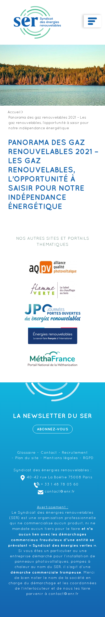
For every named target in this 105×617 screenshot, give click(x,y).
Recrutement (75, 452)
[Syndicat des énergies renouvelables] (37, 22)
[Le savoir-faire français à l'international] (52, 336)
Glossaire (26, 452)
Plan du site (27, 458)
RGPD (88, 458)
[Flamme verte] (53, 290)
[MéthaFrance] (52, 359)
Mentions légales (61, 458)
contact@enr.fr (60, 491)
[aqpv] (52, 267)
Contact (49, 452)
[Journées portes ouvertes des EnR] (52, 313)
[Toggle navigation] (92, 21)
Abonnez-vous (52, 429)
